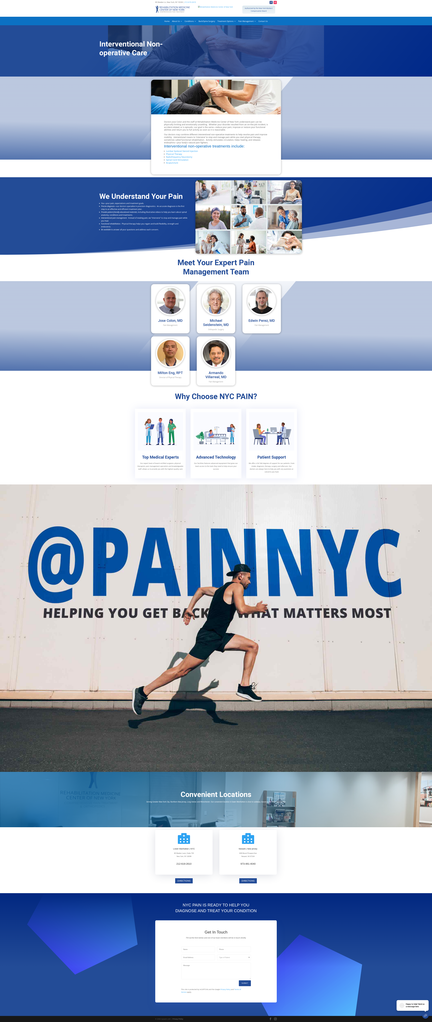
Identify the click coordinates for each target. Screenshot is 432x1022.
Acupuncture (172, 162)
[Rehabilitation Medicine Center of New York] (216, 7)
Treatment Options (225, 21)
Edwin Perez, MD (262, 321)
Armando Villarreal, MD (215, 375)
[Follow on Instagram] (275, 2)
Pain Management (246, 21)
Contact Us (263, 21)
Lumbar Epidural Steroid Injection (182, 151)
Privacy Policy (225, 989)
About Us (176, 21)
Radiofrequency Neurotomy (179, 157)
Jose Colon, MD (170, 321)
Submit (245, 983)
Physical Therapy (174, 154)
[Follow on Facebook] (271, 2)
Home (167, 21)
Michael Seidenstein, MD (216, 323)
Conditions (189, 21)
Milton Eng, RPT (170, 373)
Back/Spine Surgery (207, 21)
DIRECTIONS (183, 880)
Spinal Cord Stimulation (177, 159)
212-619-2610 (190, 2)
